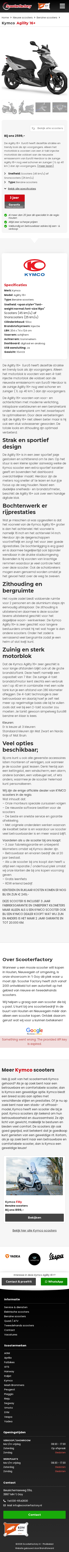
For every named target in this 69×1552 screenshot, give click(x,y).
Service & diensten (15, 1307)
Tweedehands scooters (19, 1325)
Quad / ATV (11, 1321)
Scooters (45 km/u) (18, 313)
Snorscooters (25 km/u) (21, 317)
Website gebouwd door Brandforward (34, 1548)
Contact (9, 1330)
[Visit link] (34, 155)
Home (5, 17)
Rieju (7, 1398)
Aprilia (8, 1357)
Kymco (16, 290)
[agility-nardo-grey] (34, 65)
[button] (63, 6)
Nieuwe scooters (23, 17)
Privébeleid (48, 1544)
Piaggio (8, 1394)
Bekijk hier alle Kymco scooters (35, 1231)
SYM (6, 1412)
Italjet (7, 1376)
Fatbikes (9, 1362)
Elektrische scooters (16, 1311)
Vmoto (8, 1407)
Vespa (8, 1417)
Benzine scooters (47, 17)
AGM (7, 1353)
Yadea (8, 1421)
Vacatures (10, 1334)
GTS (6, 1367)
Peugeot (9, 1389)
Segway (9, 1403)
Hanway (9, 1371)
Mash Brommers (14, 1385)
